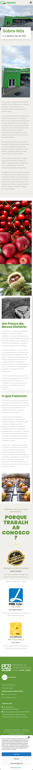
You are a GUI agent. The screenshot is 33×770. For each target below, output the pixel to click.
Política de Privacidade (8, 685)
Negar (16, 759)
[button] (29, 737)
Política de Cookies (15, 767)
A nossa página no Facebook (9, 697)
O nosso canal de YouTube (9, 694)
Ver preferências (16, 763)
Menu (31, 2)
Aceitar (16, 754)
